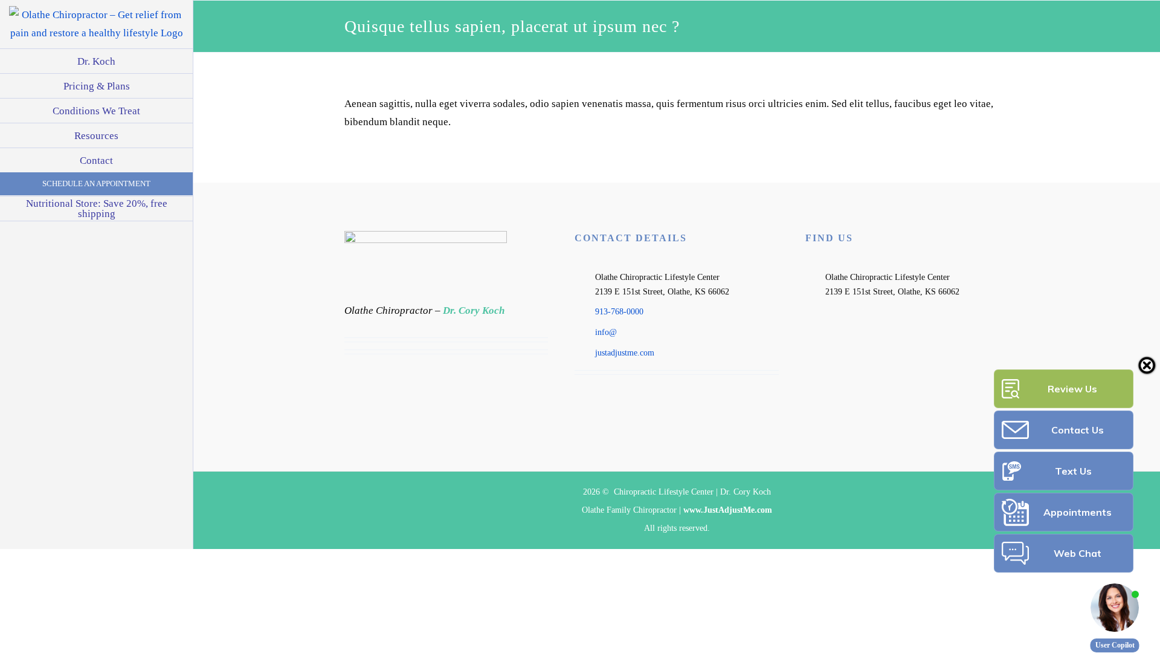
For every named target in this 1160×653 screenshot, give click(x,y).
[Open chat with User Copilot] (1115, 607)
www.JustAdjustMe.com (727, 510)
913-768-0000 (619, 311)
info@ (606, 332)
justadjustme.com (624, 352)
